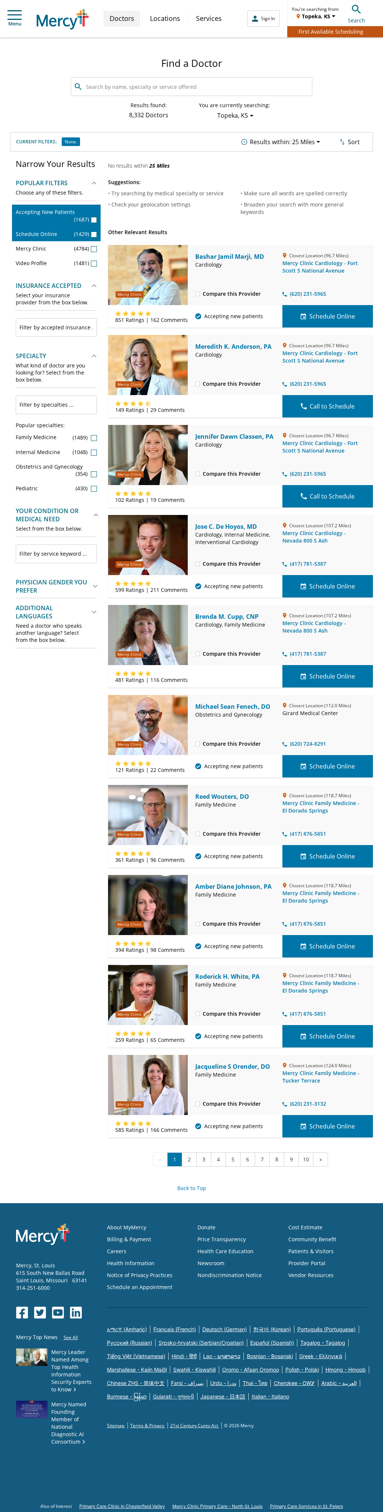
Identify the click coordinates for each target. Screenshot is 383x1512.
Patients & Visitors (311, 1251)
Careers (116, 1251)
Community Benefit (312, 1239)
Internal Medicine (52, 452)
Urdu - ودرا (223, 1383)
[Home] (63, 19)
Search (356, 20)
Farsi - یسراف (187, 1383)
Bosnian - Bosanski (270, 1356)
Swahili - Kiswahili (194, 1369)
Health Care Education (225, 1251)
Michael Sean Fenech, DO (232, 706)
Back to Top (191, 1188)
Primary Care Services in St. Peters (306, 1506)
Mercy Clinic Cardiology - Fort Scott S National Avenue (320, 267)
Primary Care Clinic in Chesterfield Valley (122, 1506)
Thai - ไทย (255, 1383)
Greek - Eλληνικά (320, 1356)
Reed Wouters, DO (222, 796)
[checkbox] (197, 293)
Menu (14, 23)
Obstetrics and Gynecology (52, 470)
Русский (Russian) (129, 1342)
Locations (165, 18)
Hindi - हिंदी (184, 1356)
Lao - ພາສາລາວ (221, 1356)
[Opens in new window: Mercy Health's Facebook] (22, 1313)
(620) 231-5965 (308, 293)
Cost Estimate (305, 1227)
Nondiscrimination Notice (229, 1275)
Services (209, 18)
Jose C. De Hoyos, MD (226, 526)
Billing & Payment (129, 1239)
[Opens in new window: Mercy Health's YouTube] (58, 1313)
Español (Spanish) (272, 1342)
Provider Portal (306, 1263)
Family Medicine (52, 437)
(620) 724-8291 (308, 743)
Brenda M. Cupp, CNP (226, 616)
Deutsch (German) (224, 1329)
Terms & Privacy (147, 1425)
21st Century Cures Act (194, 1425)
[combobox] (56, 327)
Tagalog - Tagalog (322, 1342)
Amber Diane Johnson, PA (233, 886)
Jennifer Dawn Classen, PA (234, 436)
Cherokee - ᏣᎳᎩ (294, 1383)
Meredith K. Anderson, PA (233, 346)
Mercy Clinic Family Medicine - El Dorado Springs (320, 807)
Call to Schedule (332, 406)
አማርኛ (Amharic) (127, 1329)
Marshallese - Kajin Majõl (137, 1369)
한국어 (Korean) (272, 1329)
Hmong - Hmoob (345, 1369)
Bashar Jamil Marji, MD (229, 256)
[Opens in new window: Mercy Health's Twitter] (40, 1313)
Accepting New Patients (52, 215)
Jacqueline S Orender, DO (232, 1066)
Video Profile (52, 263)
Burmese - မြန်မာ (127, 1396)
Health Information (130, 1263)
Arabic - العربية (339, 1383)
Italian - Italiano (270, 1396)
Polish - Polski (302, 1369)
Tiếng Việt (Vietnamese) (136, 1356)
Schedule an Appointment (139, 1287)
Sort (354, 142)
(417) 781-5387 (308, 563)
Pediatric (52, 488)
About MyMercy (126, 1227)
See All (71, 1337)
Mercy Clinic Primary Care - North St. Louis (217, 1506)
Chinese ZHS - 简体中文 (136, 1383)
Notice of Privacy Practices (139, 1275)
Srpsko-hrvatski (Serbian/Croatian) (201, 1342)
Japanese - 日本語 (222, 1396)
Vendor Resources (311, 1275)
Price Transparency (221, 1239)
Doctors (122, 18)
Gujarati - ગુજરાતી (173, 1396)
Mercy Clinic (52, 248)
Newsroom (210, 1263)
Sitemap (116, 1425)
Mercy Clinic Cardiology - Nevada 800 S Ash (314, 537)
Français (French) (174, 1329)
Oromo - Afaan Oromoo (250, 1369)
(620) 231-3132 (308, 1103)
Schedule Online (52, 233)
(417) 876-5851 (308, 833)
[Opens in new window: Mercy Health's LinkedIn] (76, 1313)
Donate (206, 1227)
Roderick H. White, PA (227, 976)
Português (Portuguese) (326, 1329)
